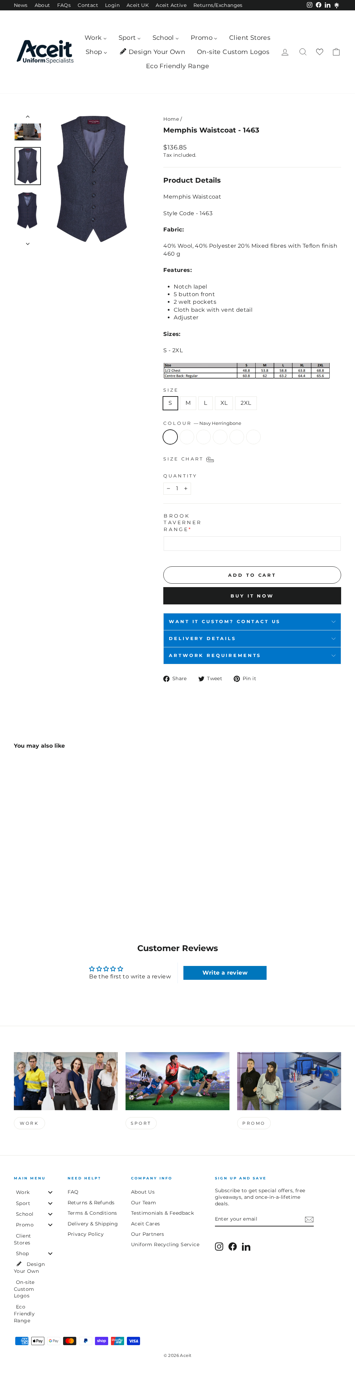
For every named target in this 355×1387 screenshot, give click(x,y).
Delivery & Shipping (93, 1223)
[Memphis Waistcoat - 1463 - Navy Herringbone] (18, 884)
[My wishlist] (319, 52)
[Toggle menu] (50, 1192)
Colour (202, 423)
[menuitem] (96, 38)
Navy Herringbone (170, 437)
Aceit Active (171, 5)
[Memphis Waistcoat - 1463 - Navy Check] (28, 884)
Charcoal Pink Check (220, 437)
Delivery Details (202, 638)
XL (224, 403)
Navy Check (187, 437)
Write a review (225, 972)
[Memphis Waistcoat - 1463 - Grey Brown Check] (56, 884)
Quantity (180, 475)
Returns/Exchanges (218, 5)
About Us (143, 1192)
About (42, 5)
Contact (88, 5)
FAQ (73, 1192)
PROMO (254, 1123)
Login (112, 5)
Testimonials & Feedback (162, 1213)
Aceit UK (138, 5)
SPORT (141, 1123)
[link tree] (336, 5)
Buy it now (252, 596)
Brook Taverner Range (183, 522)
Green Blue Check (253, 437)
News (21, 5)
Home (171, 119)
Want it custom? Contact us (224, 621)
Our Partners (147, 1234)
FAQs (64, 5)
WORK (29, 1123)
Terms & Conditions (92, 1213)
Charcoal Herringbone (203, 437)
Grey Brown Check (237, 437)
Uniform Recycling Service (165, 1244)
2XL (246, 403)
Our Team (143, 1202)
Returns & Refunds (91, 1202)
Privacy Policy (86, 1234)
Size (171, 390)
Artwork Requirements (215, 655)
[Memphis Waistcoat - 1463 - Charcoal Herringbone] (37, 884)
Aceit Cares (145, 1223)
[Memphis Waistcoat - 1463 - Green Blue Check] (65, 884)
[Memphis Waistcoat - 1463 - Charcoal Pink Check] (46, 884)
